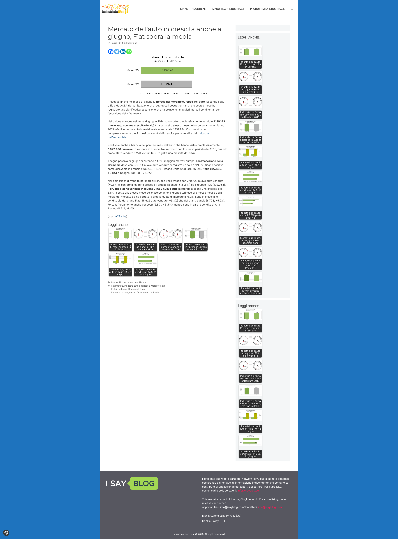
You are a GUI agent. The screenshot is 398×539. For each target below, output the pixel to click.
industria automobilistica (137, 285)
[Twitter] (117, 51)
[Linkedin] (123, 51)
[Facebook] (110, 51)
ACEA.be (120, 216)
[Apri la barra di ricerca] (292, 9)
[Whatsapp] (129, 51)
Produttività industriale (267, 8)
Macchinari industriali (228, 8)
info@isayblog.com (249, 490)
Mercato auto (158, 285)
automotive (117, 285)
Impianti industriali (193, 8)
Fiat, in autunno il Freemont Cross (128, 289)
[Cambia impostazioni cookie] (6, 533)
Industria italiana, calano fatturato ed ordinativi (135, 292)
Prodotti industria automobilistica (128, 282)
